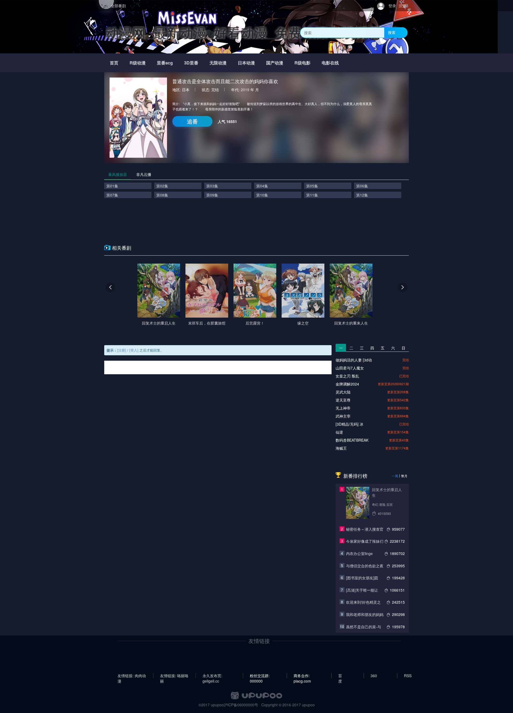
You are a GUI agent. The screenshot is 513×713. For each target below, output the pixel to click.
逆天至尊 (343, 400)
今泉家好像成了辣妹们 (364, 541)
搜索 (391, 32)
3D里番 (191, 63)
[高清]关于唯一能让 (362, 590)
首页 (114, 63)
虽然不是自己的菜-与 (363, 626)
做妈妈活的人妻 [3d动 (354, 360)
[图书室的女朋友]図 (362, 577)
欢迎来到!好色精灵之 (363, 602)
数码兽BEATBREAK (352, 440)
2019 (245, 89)
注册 (402, 5)
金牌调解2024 (347, 384)
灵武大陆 (343, 392)
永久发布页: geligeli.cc (212, 675)
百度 (340, 675)
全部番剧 (118, 5)
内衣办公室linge (359, 553)
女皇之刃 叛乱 (347, 376)
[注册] (121, 350)
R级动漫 (138, 63)
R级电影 (302, 63)
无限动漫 (218, 63)
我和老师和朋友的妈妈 (364, 614)
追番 (192, 121)
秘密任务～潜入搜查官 (364, 529)
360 (374, 675)
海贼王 (341, 448)
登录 (392, 5)
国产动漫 (274, 63)
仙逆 (339, 432)
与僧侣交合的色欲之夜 (364, 565)
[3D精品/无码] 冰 (349, 424)
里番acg (165, 63)
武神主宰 (343, 416)
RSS (407, 675)
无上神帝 (343, 408)
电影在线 (330, 63)
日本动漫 (246, 63)
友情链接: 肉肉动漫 (132, 675)
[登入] (133, 350)
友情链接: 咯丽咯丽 (174, 675)
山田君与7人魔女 (350, 368)
